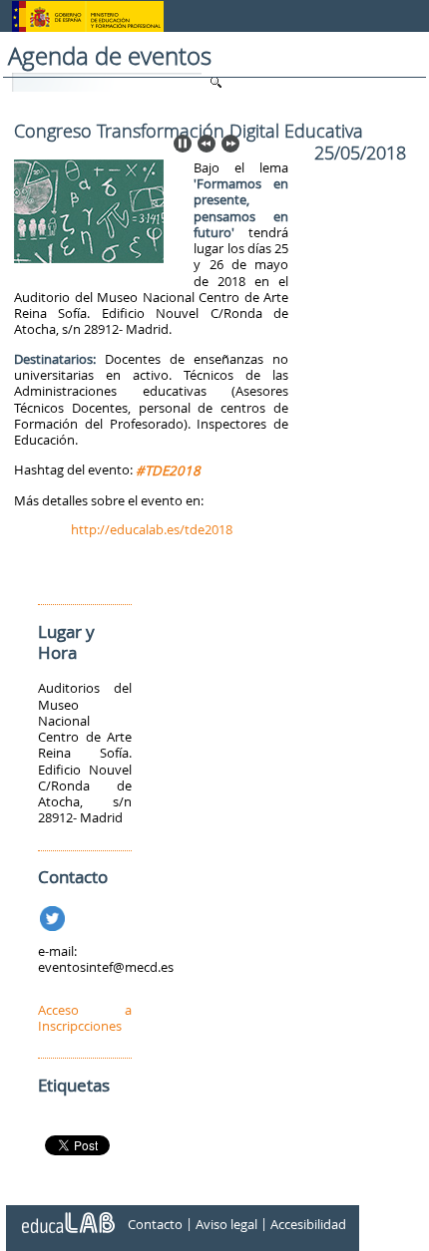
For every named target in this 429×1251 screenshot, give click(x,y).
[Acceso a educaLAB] (67, 1215)
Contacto (155, 1224)
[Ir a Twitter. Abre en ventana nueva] (54, 915)
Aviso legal (226, 1224)
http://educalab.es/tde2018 (151, 529)
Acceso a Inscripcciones (85, 1018)
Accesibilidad (308, 1224)
